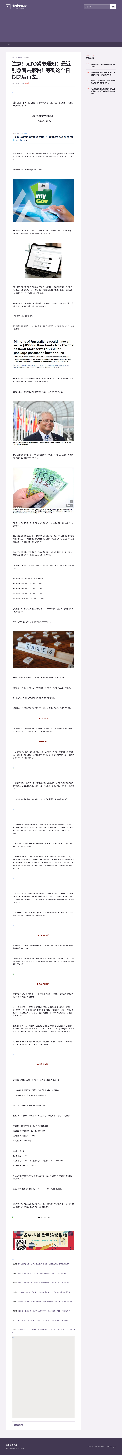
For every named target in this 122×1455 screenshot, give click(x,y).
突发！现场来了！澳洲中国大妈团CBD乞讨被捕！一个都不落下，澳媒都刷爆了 (44, 1320)
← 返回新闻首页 (17, 1425)
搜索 (113, 7)
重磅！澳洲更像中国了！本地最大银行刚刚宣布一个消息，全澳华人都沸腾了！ (43, 1273)
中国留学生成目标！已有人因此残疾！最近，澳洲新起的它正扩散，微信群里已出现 (45, 1301)
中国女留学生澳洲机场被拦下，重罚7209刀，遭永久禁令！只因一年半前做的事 (44, 1311)
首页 (9, 44)
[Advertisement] (61, 27)
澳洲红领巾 (19, 57)
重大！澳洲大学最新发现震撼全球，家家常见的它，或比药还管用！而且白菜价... (44, 1283)
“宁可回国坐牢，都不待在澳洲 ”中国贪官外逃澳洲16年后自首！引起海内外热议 (44, 1292)
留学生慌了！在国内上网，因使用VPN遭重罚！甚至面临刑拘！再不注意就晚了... (44, 1264)
